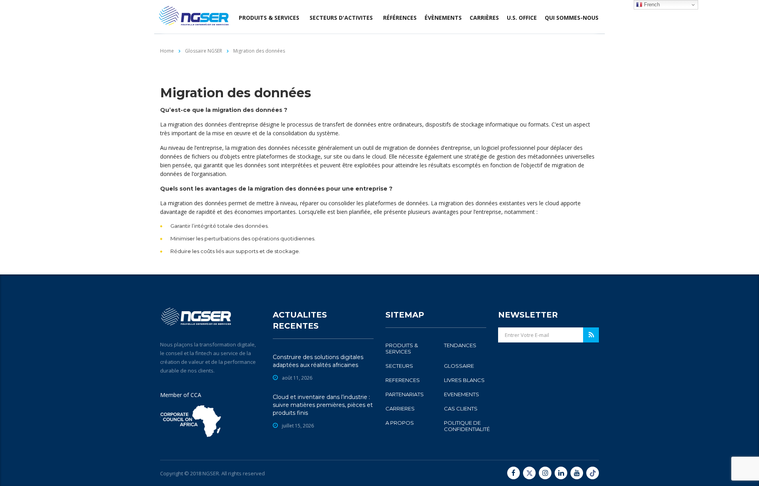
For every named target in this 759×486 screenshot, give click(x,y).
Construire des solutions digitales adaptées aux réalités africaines (318, 361)
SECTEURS (399, 366)
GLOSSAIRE (459, 366)
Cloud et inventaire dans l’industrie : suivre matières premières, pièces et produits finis (323, 404)
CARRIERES (400, 408)
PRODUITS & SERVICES (401, 348)
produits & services (269, 17)
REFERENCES (402, 380)
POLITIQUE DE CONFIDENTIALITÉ (467, 426)
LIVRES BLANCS (464, 380)
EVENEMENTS (461, 394)
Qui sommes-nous (572, 17)
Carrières (484, 17)
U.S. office (522, 17)
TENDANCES (460, 345)
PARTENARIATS (404, 394)
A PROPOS (399, 423)
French (651, 5)
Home (167, 50)
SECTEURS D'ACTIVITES (341, 17)
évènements (443, 17)
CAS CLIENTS (461, 408)
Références (400, 17)
